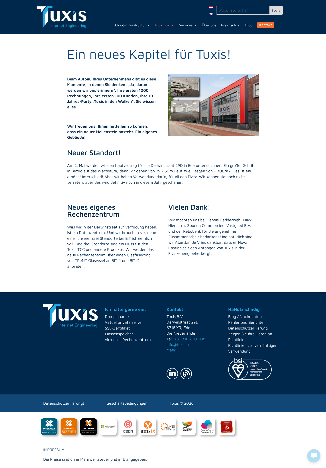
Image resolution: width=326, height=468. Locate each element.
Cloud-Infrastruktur (130, 25)
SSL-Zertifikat (117, 328)
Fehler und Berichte (245, 322)
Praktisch (228, 25)
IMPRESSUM (54, 449)
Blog (248, 25)
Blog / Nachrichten (245, 316)
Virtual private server (124, 322)
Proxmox (162, 25)
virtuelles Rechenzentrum (128, 339)
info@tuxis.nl (178, 344)
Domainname (117, 316)
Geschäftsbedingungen (126, 403)
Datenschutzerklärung (248, 328)
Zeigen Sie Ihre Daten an (250, 334)
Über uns (209, 25)
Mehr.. (172, 350)
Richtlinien (237, 339)
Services (185, 25)
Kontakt (265, 25)
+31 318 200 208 (189, 339)
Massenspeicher (119, 334)
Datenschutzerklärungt (63, 403)
